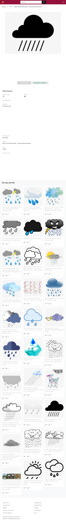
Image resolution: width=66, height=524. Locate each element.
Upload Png (38, 505)
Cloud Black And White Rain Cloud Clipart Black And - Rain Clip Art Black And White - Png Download (33, 268)
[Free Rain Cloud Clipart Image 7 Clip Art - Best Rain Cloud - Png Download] (33, 196)
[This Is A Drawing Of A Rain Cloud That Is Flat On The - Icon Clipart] (33, 317)
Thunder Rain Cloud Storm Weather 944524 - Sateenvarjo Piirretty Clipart (10, 331)
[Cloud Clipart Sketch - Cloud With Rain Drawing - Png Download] (54, 438)
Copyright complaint (39, 83)
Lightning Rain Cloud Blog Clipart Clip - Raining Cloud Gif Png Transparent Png (11, 208)
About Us (6, 502)
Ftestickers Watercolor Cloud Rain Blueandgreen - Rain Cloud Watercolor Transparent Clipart (54, 208)
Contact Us (6, 505)
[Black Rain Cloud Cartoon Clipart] (33, 227)
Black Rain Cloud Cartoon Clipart (32, 238)
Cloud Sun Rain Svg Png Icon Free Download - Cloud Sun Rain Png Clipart (33, 482)
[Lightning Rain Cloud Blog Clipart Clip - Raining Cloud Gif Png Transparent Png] (11, 196)
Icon (35, 513)
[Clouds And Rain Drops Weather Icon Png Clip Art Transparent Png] (11, 289)
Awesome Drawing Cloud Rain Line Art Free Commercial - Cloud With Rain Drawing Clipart (11, 424)
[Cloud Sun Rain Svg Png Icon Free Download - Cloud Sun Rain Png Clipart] (33, 470)
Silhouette (37, 510)
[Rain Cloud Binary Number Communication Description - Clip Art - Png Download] (33, 377)
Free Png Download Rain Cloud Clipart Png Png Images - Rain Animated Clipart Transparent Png (11, 270)
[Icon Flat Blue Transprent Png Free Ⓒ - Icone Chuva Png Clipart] (11, 350)
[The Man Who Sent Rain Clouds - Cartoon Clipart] (11, 476)
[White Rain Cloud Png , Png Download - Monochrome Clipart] (33, 408)
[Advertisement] (33, 68)
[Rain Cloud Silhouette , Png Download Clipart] (33, 33)
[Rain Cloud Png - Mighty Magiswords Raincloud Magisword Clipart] (54, 317)
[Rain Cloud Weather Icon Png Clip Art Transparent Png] (54, 287)
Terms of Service (8, 510)
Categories (37, 502)
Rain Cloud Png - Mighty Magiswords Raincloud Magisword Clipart (54, 329)
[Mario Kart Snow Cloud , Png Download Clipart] (33, 347)
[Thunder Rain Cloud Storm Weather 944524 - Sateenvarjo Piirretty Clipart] (11, 319)
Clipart (36, 508)
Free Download (24, 83)
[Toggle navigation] (63, 2)
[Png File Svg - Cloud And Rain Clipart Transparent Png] (54, 468)
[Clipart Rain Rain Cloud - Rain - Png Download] (54, 227)
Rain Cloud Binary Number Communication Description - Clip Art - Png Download (33, 389)
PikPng (4, 7)
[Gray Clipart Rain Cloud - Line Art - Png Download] (11, 382)
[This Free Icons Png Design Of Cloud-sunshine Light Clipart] (54, 349)
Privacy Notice (7, 513)
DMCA (5, 508)
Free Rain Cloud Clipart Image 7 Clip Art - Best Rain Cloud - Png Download (32, 208)
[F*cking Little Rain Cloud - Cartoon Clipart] (54, 378)
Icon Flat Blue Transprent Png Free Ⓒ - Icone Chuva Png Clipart (10, 363)
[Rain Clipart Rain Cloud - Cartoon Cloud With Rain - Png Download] (11, 227)
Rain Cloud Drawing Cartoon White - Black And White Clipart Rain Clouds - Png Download (32, 451)
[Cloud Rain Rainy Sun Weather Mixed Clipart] (54, 257)
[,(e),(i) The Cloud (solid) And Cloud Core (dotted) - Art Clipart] (33, 287)
